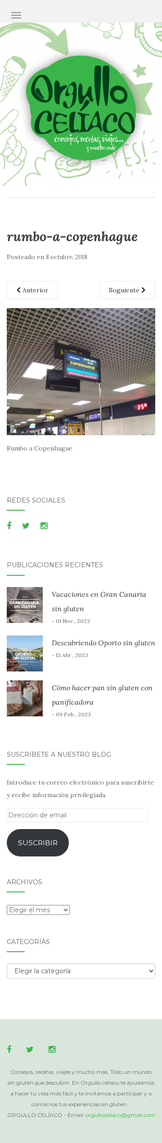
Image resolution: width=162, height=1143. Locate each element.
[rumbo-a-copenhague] (81, 371)
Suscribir (38, 842)
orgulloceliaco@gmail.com (120, 1115)
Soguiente (125, 290)
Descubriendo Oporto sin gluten (103, 642)
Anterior (35, 290)
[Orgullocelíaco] (81, 109)
